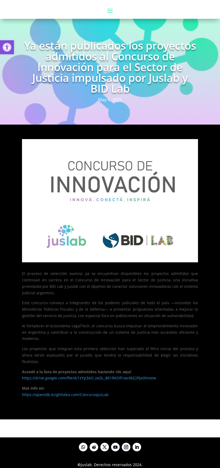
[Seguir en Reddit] (94, 447)
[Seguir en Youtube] (115, 447)
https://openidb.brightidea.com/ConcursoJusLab (65, 394)
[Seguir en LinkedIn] (137, 447)
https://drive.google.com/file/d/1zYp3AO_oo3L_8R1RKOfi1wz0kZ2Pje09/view (89, 377)
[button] (7, 47)
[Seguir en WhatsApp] (83, 447)
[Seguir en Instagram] (126, 447)
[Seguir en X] (104, 447)
